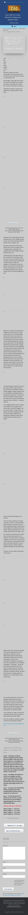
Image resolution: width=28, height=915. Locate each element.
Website (5, 874)
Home (4, 28)
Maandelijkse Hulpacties (12, 28)
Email (4, 868)
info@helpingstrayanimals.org (14, 906)
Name (4, 862)
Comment (5, 845)
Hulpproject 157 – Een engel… (14, 825)
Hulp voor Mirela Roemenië (14, 831)
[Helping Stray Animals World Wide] (14, 2)
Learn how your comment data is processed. (13, 894)
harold (18, 31)
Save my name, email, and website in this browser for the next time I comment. (19, 883)
